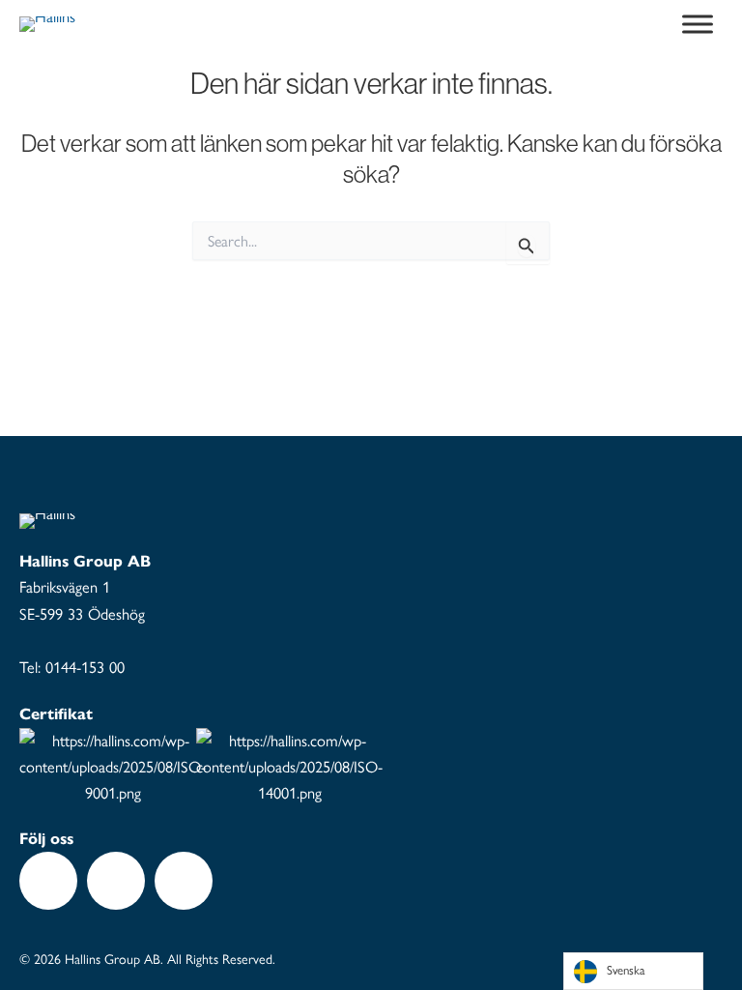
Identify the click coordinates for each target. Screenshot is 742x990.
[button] (48, 881)
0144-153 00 (85, 667)
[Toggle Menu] (697, 24)
